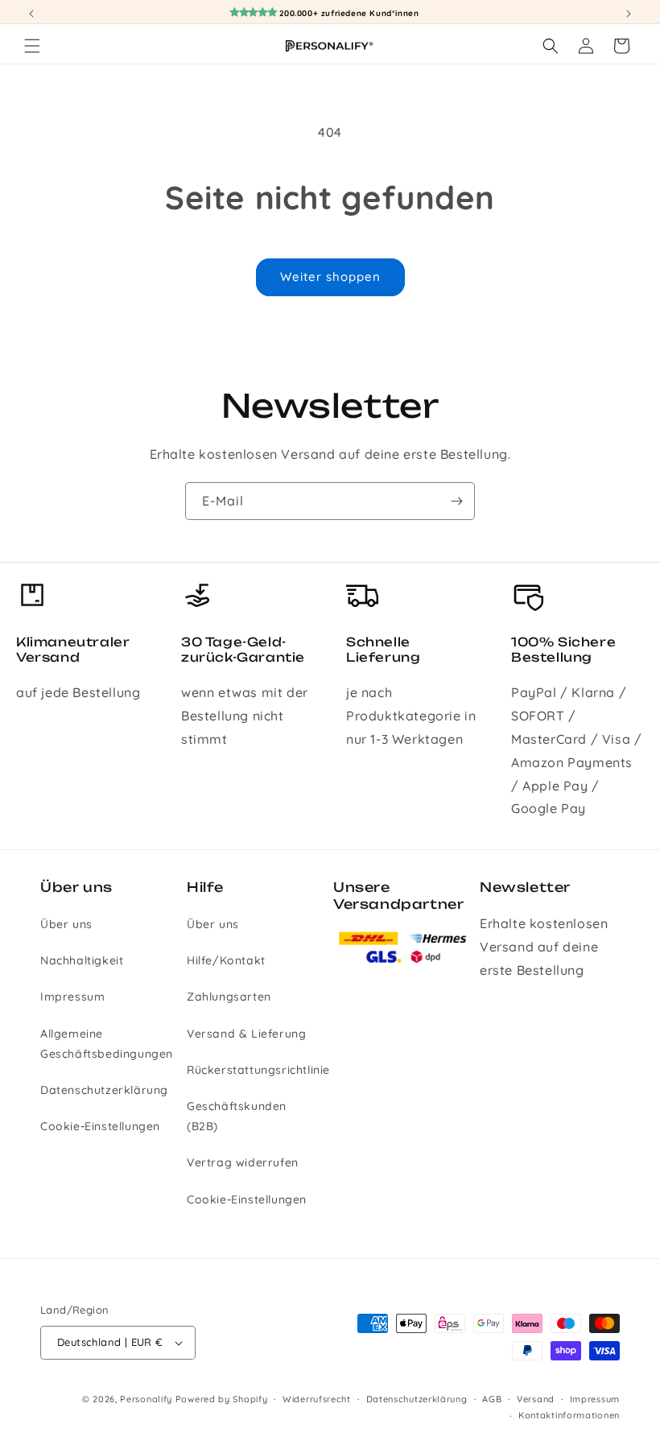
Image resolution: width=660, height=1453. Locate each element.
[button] (32, 46)
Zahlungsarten (229, 996)
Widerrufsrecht (317, 1399)
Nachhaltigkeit (81, 960)
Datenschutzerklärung (104, 1090)
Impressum (72, 996)
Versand (536, 1399)
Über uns (66, 924)
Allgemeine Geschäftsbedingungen (106, 1043)
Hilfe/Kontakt (226, 960)
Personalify (146, 1399)
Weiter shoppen (330, 276)
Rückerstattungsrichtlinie (258, 1070)
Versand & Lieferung (246, 1033)
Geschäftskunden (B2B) (237, 1116)
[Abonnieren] (456, 501)
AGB (491, 1399)
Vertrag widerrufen (243, 1162)
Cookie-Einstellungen (100, 1126)
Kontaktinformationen (569, 1415)
